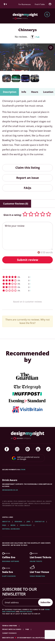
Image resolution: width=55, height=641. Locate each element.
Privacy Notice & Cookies (11, 629)
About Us (6, 521)
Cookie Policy (26, 525)
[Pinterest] (27, 449)
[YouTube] (38, 449)
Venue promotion (37, 576)
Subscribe (45, 602)
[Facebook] (7, 449)
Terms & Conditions (9, 626)
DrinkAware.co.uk (10, 490)
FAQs (27, 188)
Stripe (22, 469)
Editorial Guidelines (11, 529)
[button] (27, 277)
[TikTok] (48, 449)
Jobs (28, 521)
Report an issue (27, 178)
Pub (37, 37)
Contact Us (39, 521)
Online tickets (36, 561)
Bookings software (10, 561)
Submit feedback (9, 633)
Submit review (27, 260)
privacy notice (26, 611)
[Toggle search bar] (47, 14)
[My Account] (51, 4)
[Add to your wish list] (51, 48)
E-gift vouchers (9, 576)
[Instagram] (17, 449)
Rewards (18, 521)
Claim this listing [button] (27, 168)
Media (13, 525)
